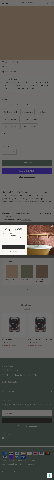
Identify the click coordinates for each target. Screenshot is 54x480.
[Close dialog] (52, 226)
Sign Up (14, 246)
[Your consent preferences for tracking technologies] (49, 475)
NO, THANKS (13, 251)
